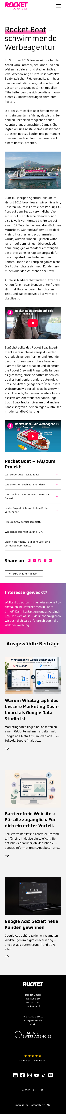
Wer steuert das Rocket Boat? (22, 474)
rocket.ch (33, 1024)
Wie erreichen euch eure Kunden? (25, 484)
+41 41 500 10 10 (33, 1016)
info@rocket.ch (33, 1020)
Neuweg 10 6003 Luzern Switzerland (33, 1002)
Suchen (26, 1089)
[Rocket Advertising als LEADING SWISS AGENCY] (33, 1034)
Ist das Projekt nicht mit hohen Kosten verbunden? (27, 510)
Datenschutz (37, 1104)
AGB (49, 1104)
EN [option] (34, 1090)
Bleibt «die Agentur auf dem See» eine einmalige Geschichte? (27, 543)
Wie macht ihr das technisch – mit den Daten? (27, 496)
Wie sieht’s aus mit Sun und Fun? (24, 531)
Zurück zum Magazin (25, 573)
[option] (35, 1090)
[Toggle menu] (58, 6)
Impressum (21, 1104)
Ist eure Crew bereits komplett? (23, 521)
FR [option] (41, 1090)
